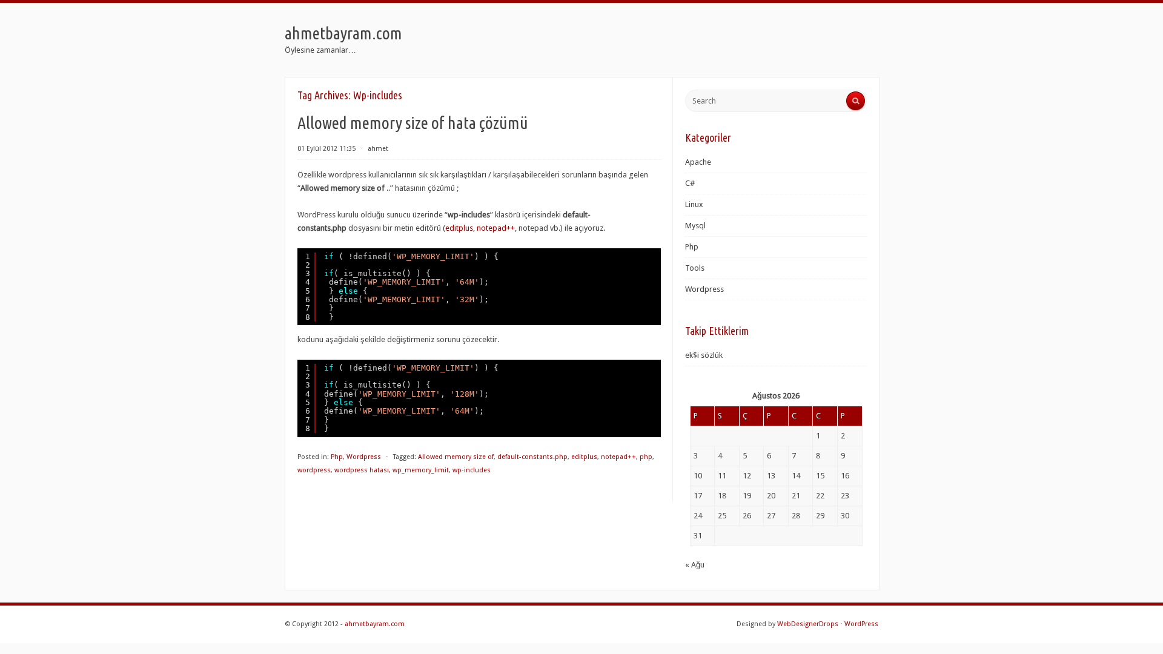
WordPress (861, 624)
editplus (459, 228)
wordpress (314, 470)
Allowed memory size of (456, 457)
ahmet (378, 149)
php (646, 457)
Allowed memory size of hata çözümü (412, 122)
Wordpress (363, 457)
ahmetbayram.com (343, 33)
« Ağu (694, 564)
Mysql (695, 225)
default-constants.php (532, 457)
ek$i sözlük (704, 355)
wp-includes (471, 470)
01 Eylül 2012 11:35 (326, 149)
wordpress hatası (361, 470)
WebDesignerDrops (807, 624)
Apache (698, 162)
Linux (694, 204)
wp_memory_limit (421, 470)
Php (337, 457)
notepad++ (496, 228)
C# (690, 183)
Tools (694, 267)
